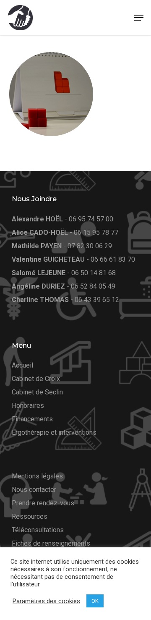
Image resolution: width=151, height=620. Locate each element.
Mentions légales (37, 476)
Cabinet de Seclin (37, 392)
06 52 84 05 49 (93, 286)
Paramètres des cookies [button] (46, 601)
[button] (138, 17)
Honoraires (28, 406)
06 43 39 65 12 (97, 300)
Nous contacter (34, 490)
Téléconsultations (38, 530)
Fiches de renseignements (51, 543)
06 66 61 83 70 (113, 259)
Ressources (29, 516)
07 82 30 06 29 (90, 246)
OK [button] (95, 601)
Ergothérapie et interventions (54, 432)
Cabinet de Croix (36, 379)
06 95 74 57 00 (91, 219)
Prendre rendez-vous (43, 503)
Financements (32, 419)
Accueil (22, 365)
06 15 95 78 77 (96, 232)
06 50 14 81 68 (93, 273)
